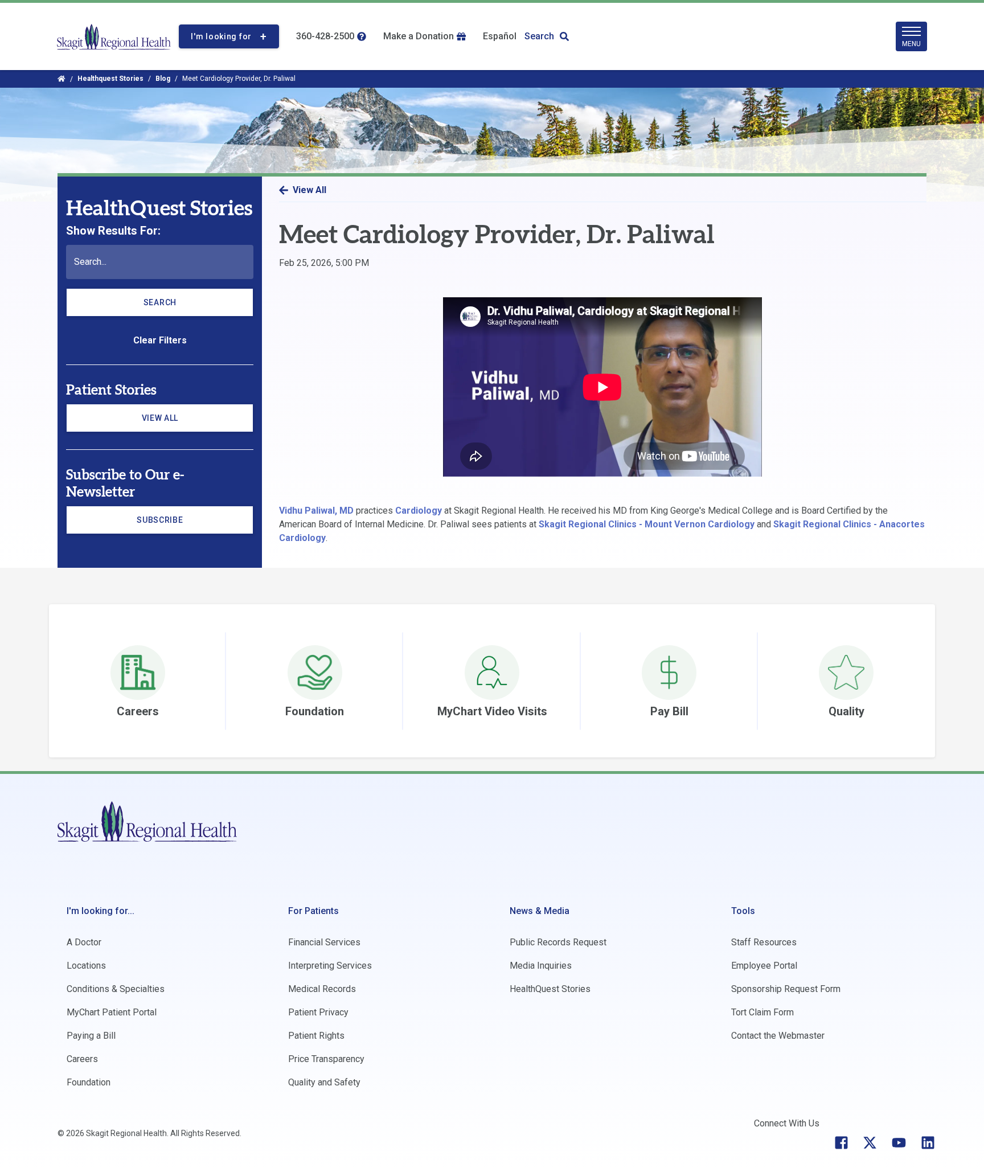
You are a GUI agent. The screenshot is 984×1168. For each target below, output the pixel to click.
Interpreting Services (330, 965)
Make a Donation (418, 36)
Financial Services (324, 942)
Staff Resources (764, 942)
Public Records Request (558, 942)
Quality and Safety (324, 1082)
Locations (86, 965)
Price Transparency (326, 1059)
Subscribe (174, 524)
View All (160, 418)
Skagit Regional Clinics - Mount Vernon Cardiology (647, 524)
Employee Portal (764, 965)
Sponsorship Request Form (785, 988)
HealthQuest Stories (550, 988)
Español (499, 36)
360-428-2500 (325, 36)
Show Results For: (113, 230)
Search (539, 36)
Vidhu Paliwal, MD (316, 510)
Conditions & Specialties (116, 988)
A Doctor (84, 942)
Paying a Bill (91, 1035)
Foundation (88, 1082)
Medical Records (322, 988)
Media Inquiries (541, 965)
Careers (82, 1059)
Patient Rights (316, 1035)
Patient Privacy (318, 1012)
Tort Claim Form (762, 1012)
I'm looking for (221, 36)
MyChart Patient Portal (112, 1012)
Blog (162, 79)
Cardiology (418, 510)
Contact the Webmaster (778, 1035)
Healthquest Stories (110, 79)
